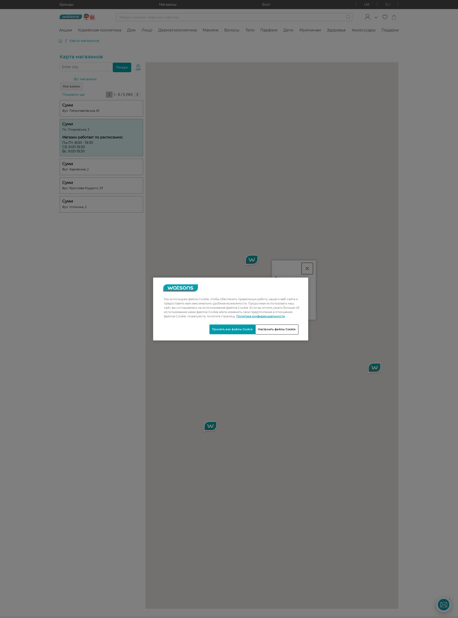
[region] (230, 309)
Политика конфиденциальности (260, 316)
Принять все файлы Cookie (232, 329)
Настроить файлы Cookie (277, 329)
